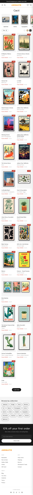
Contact (20, 467)
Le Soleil (19, 80)
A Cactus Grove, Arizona (23, 54)
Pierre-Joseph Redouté (7, 355)
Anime (25, 408)
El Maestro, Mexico (6, 54)
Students (4, 478)
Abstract (13, 415)
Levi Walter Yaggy (21, 192)
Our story (4, 475)
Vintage (12, 404)
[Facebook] (11, 492)
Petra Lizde (4, 382)
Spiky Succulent (21, 325)
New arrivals (5, 460)
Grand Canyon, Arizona (7, 107)
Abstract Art (5, 246)
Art (3, 408)
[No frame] (24, 30)
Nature (18, 219)
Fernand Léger (20, 246)
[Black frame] (30, 30)
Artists (3, 464)
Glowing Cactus (6, 134)
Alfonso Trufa (20, 138)
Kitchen (27, 415)
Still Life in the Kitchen (22, 244)
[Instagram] (14, 492)
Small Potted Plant (21, 217)
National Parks (5, 109)
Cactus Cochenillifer (7, 353)
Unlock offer (16, 440)
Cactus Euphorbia (21, 353)
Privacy (3, 482)
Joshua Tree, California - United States (23, 135)
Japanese (5, 404)
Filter (4, 30)
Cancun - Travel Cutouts (23, 271)
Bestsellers (4, 457)
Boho (3, 165)
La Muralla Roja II (6, 190)
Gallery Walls (5, 462)
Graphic (17, 412)
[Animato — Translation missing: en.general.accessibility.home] (16, 450)
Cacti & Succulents (22, 190)
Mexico (3, 271)
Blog (3, 473)
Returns (19, 462)
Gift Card (4, 467)
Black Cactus (5, 244)
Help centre (21, 457)
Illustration (5, 415)
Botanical (19, 55)
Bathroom (4, 82)
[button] (5, 5)
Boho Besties (5, 298)
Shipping (20, 460)
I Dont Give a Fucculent (7, 217)
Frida (3, 380)
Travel (3, 55)
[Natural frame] (27, 30)
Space (20, 415)
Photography (17, 408)
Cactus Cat (4, 80)
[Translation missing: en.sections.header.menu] (2, 5)
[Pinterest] (22, 492)
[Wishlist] (28, 5)
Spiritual (19, 82)
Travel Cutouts (20, 273)
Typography (25, 412)
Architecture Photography (8, 192)
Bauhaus (26, 404)
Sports (4, 412)
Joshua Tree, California (22, 107)
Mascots (4, 219)
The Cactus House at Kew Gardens (8, 325)
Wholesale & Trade (22, 464)
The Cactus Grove (6, 163)
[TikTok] (16, 492)
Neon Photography (6, 136)
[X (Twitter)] (19, 492)
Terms (3, 480)
